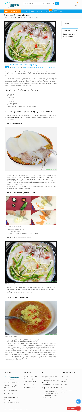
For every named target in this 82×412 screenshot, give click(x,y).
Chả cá (63, 381)
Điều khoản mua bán (28, 384)
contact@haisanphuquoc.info (11, 397)
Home (27, 11)
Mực (62, 393)
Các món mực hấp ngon (47, 67)
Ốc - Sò (63, 379)
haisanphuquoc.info (11, 400)
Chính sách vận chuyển (29, 387)
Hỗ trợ (54, 11)
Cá (62, 387)
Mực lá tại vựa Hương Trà (15, 117)
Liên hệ (60, 11)
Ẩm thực (48, 11)
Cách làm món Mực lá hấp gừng (23, 65)
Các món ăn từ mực (27, 67)
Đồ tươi (33, 11)
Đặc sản (63, 384)
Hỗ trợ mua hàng (67, 36)
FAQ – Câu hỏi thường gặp (30, 376)
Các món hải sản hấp (36, 67)
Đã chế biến (40, 11)
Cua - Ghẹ (64, 376)
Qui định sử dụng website (29, 381)
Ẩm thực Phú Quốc (16, 67)
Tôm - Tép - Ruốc (66, 390)
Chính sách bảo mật (28, 379)
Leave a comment (23, 69)
